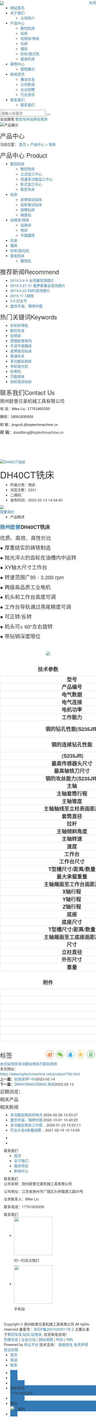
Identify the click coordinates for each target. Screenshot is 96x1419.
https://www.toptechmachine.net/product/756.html (40, 1073)
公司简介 (27, 17)
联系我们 (17, 99)
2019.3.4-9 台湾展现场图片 (32, 280)
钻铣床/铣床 (29, 38)
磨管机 (25, 260)
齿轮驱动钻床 (31, 204)
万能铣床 (17, 376)
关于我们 (17, 12)
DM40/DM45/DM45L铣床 (34, 1084)
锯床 (24, 48)
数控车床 (22, 119)
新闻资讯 (17, 74)
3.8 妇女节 (18, 300)
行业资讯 (27, 94)
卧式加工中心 (31, 184)
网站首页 (17, 7)
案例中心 (17, 63)
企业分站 (28, 1339)
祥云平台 (31, 1344)
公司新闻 (27, 84)
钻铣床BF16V (25, 1078)
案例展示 (27, 68)
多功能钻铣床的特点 (26, 1114)
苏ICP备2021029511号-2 (54, 1329)
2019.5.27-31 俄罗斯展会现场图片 (37, 285)
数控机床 (27, 28)
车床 (24, 43)
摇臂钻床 (27, 209)
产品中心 (17, 23)
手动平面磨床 (21, 345)
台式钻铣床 (9, 1063)
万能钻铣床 (48, 1063)
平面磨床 (27, 235)
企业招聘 (27, 89)
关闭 (92, 2)
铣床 (52, 144)
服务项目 (21, 1165)
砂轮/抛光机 (29, 53)
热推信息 (11, 1339)
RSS (59, 1339)
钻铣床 (42, 119)
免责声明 (81, 1344)
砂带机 (15, 371)
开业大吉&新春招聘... (27, 1130)
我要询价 (7, 511)
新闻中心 (21, 1170)
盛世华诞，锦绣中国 (26, 305)
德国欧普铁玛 (21, 340)
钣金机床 (27, 58)
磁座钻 (25, 214)
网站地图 (46, 1339)
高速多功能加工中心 (36, 179)
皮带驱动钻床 (31, 199)
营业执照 (11, 1349)
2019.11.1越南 (22, 295)
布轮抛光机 (19, 366)
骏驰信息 (65, 1344)
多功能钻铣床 (21, 361)
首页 (22, 144)
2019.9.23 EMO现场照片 (30, 290)
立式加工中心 (31, 173)
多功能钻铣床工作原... (28, 1124)
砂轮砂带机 (19, 325)
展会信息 (27, 79)
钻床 (24, 33)
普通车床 (17, 355)
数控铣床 (27, 168)
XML (70, 1339)
